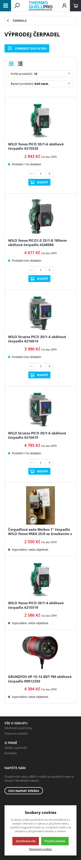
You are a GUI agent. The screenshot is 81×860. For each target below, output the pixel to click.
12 (35, 74)
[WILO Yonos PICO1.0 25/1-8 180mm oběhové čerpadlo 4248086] (40, 216)
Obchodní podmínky (18, 728)
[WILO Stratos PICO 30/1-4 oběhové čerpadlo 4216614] (40, 313)
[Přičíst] (49, 173)
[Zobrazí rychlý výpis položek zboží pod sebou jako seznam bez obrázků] (20, 63)
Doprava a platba (15, 733)
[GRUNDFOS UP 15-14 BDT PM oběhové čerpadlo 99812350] (40, 652)
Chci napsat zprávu (23, 791)
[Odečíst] (31, 173)
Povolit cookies (54, 841)
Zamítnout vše (26, 841)
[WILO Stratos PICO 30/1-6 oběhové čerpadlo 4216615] (40, 409)
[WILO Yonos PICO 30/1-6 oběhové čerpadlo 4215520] (40, 120)
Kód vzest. (41, 84)
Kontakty (10, 753)
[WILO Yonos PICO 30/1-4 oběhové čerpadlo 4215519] (40, 579)
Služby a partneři (15, 748)
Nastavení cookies (40, 849)
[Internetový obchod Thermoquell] (40, 5)
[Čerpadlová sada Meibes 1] (40, 505)
